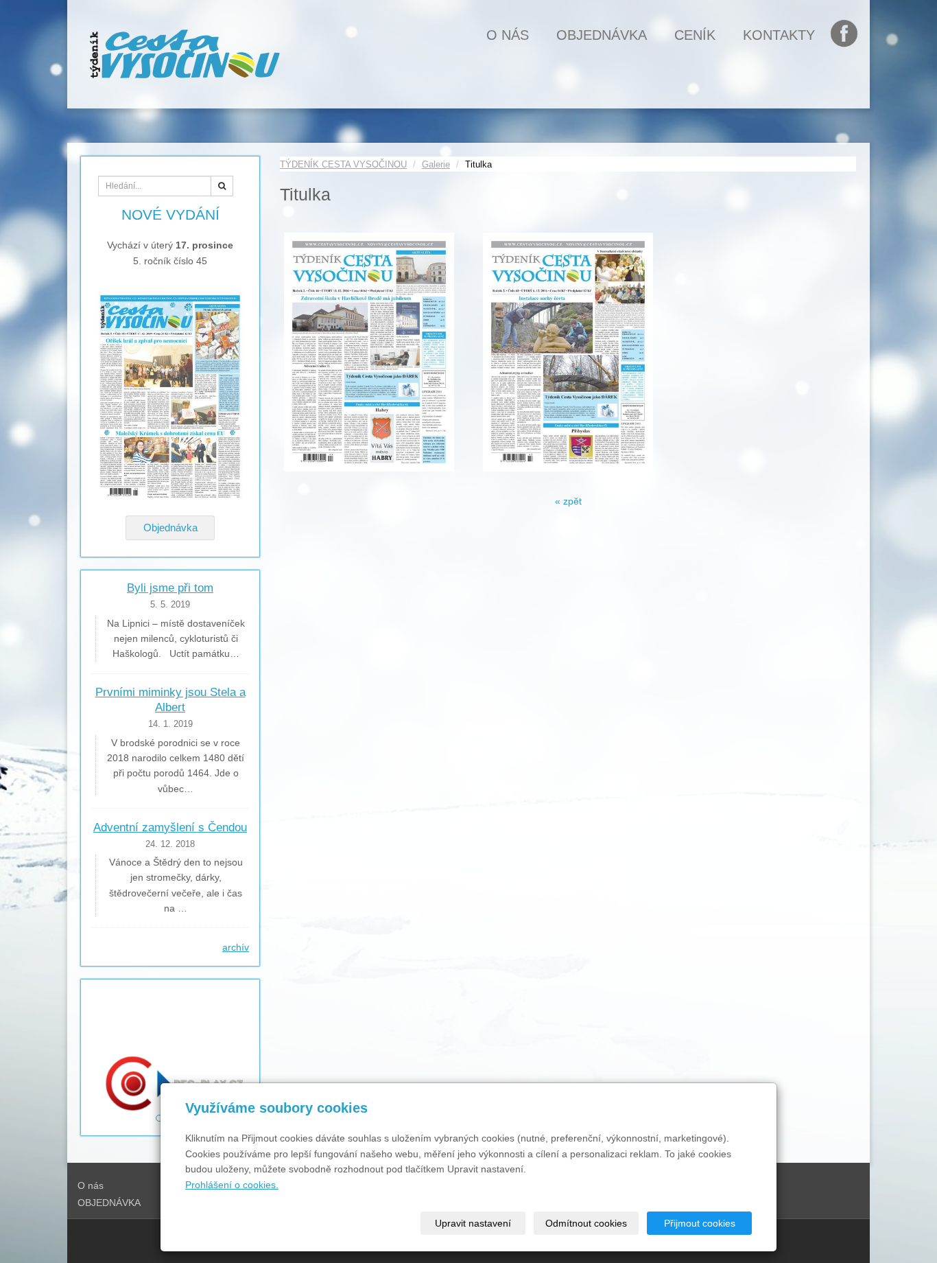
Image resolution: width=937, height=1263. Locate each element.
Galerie (436, 165)
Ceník (694, 35)
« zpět (568, 501)
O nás (507, 35)
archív (235, 947)
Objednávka (170, 527)
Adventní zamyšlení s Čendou (170, 827)
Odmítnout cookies (586, 1223)
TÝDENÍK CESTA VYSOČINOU (343, 165)
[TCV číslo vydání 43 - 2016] (568, 352)
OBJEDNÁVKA (601, 35)
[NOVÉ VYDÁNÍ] (170, 396)
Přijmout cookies (699, 1223)
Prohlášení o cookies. (231, 1184)
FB (850, 35)
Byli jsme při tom (170, 587)
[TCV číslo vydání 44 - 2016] (369, 352)
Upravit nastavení (473, 1223)
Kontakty (779, 35)
